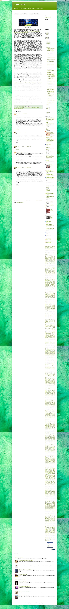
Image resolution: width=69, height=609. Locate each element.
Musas (54, 440)
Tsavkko (48, 525)
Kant (52, 403)
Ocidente (48, 451)
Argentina (46, 269)
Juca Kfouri (53, 401)
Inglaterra (49, 388)
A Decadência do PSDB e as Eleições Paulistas (50, 53)
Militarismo (50, 433)
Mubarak (54, 437)
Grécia (46, 378)
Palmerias (51, 457)
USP (54, 531)
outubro (48, 44)
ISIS (53, 392)
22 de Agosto (50, 249)
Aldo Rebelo (49, 257)
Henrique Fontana (49, 382)
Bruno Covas (46, 287)
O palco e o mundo (49, 131)
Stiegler (52, 515)
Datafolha (46, 319)
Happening (46, 381)
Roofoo (36, 602)
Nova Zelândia (51, 447)
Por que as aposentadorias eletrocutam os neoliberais (49, 198)
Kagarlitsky (48, 403)
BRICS (47, 286)
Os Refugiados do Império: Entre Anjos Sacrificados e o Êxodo (27, 569)
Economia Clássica (51, 337)
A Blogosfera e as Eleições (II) (51, 76)
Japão (54, 394)
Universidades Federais (52, 529)
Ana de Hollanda (50, 262)
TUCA (50, 525)
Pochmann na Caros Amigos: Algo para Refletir (51, 49)
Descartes (46, 324)
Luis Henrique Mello (53, 414)
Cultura (52, 317)
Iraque (50, 392)
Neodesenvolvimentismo (52, 443)
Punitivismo (52, 482)
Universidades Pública (48, 530)
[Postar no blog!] (28, 106)
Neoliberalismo (53, 444)
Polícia (51, 470)
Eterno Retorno (52, 350)
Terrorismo (54, 522)
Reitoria (49, 489)
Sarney (46, 506)
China (51, 297)
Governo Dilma (51, 375)
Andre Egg (46, 263)
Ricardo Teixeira (51, 493)
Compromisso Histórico (48, 303)
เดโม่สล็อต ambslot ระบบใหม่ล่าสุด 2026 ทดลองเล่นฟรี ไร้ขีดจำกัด (50, 149)
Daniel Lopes (51, 318)
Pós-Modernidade (50, 475)
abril (48, 108)
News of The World (53, 445)
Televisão (51, 519)
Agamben (48, 254)
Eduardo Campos (53, 339)
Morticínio (49, 436)
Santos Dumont (51, 501)
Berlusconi (46, 278)
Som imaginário (48, 242)
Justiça (52, 402)
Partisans (51, 460)
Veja (48, 533)
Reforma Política (47, 488)
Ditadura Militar (47, 333)
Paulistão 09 (51, 461)
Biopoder (48, 279)
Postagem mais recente (17, 200)
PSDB (37, 107)
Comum (54, 303)
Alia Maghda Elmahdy (50, 260)
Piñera (54, 466)
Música (46, 441)
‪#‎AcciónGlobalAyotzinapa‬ (48, 246)
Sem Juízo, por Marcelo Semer (49, 208)
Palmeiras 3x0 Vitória (50, 69)
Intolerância (54, 391)
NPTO (54, 447)
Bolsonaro (46, 282)
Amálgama (46, 261)
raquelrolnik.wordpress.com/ (50, 177)
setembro (48, 46)
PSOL (39, 107)
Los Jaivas (49, 412)
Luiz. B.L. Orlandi (53, 416)
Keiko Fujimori (47, 404)
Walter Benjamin (47, 537)
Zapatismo (52, 538)
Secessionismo (48, 506)
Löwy (54, 412)
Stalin (52, 514)
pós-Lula (46, 475)
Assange (46, 271)
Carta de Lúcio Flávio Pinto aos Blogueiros (50, 55)
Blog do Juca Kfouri (49, 151)
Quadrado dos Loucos (49, 174)
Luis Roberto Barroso (47, 415)
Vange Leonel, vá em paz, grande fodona (49, 229)
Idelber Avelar (49, 385)
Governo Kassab (47, 376)
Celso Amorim (47, 295)
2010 (47, 41)
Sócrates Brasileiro (47, 513)
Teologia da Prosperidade (52, 520)
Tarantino (54, 517)
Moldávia (54, 435)
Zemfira (49, 539)
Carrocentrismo (53, 292)
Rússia (54, 498)
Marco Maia (49, 423)
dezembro (48, 42)
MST (52, 437)
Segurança (54, 506)
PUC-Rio (46, 482)
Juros (51, 402)
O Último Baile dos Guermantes (49, 190)
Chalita (46, 296)
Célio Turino (53, 294)
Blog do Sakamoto (48, 154)
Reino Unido (51, 488)
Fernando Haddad (50, 356)
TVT (54, 526)
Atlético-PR (53, 272)
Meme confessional (49, 428)
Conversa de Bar (48, 238)
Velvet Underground (52, 533)
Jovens (48, 401)
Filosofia (47, 359)
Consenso (46, 305)
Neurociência (48, 445)
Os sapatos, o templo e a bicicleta (49, 129)
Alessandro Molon (47, 259)
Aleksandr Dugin (53, 257)
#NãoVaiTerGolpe (47, 247)
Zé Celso (54, 538)
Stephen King (48, 515)
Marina (46, 425)
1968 (53, 248)
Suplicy (52, 516)
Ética (54, 350)
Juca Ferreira (50, 401)
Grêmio (49, 378)
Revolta (48, 491)
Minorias (53, 434)
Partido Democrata (53, 459)
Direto (49, 332)
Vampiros (48, 532)
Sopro (48, 514)
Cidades (46, 298)
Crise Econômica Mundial (51, 314)
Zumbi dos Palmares (47, 540)
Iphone (48, 392)
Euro (47, 351)
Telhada (54, 519)
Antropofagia (50, 267)
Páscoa (52, 460)
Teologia (48, 520)
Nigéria (53, 446)
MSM (50, 437)
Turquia (46, 526)
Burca (49, 287)
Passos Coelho (46, 461)
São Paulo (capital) (48, 503)
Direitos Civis (50, 331)
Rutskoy (54, 499)
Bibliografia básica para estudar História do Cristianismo (50, 161)
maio (48, 107)
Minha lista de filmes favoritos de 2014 (50, 225)
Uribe (48, 531)
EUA (46, 351)
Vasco (54, 532)
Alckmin (18, 107)
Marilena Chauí (53, 424)
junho (48, 105)
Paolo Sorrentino (50, 458)
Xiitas (46, 538)
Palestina (51, 456)
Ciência (48, 298)
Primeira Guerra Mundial (48, 479)
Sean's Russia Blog (49, 170)
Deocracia (51, 323)
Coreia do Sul (49, 311)
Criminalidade (47, 313)
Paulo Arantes (52, 462)
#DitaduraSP (53, 246)
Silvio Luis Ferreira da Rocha (48, 510)
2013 (47, 37)
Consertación (49, 305)
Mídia (48, 432)
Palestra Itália (53, 456)
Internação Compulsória (48, 390)
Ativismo (46, 272)
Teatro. (46, 519)
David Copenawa (53, 319)
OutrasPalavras (52, 455)
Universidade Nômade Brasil (50, 127)
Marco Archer (53, 422)
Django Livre (52, 333)
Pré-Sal (54, 476)
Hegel (50, 381)
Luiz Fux (49, 416)
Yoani (49, 538)
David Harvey (47, 320)
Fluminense (46, 360)
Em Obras (47, 191)
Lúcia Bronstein (51, 413)
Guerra (51, 379)
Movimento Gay (47, 437)
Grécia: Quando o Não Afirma (23, 581)
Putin (54, 482)
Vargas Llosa (52, 532)
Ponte (47, 122)
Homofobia (49, 384)
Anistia (46, 265)
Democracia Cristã (53, 322)
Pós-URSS (53, 475)
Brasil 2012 (54, 282)
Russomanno (48, 499)
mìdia (50, 432)
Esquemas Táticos (50, 348)
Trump (46, 525)
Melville (46, 428)
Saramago (51, 505)
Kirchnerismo (46, 405)
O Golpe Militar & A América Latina (20, 579)
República (51, 490)
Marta (49, 426)
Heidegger (52, 381)
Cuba (50, 317)
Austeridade (46, 273)
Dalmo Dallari (47, 318)
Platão (52, 467)
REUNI (46, 491)
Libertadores (49, 409)
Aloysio (54, 260)
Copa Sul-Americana (49, 310)
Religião (52, 489)
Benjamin (46, 277)
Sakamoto (46, 500)
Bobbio (53, 280)
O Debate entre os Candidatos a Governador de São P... (51, 81)
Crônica (46, 317)
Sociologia (51, 512)
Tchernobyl (52, 518)
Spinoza (50, 514)
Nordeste (46, 447)
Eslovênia (46, 346)
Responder (17, 129)
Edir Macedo (53, 338)
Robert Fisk (53, 494)
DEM (54, 321)
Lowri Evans (51, 412)
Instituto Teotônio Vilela (50, 389)
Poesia (46, 470)
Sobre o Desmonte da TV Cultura (50, 98)
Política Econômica (47, 471)
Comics (48, 546)
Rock (54, 495)
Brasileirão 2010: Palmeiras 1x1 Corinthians (50, 102)
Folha (50, 360)
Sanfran (46, 501)
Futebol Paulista (52, 367)
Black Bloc (53, 279)
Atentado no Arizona (52, 271)
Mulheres (51, 438)
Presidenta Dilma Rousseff (49, 477)
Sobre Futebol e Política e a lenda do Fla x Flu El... (50, 78)
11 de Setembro (51, 247)
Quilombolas (49, 484)
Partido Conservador (48, 459)
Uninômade (46, 529)
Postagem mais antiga (39, 200)
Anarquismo (53, 262)
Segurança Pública (47, 507)
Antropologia (53, 267)
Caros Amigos (49, 292)
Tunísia (54, 525)
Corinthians (52, 311)
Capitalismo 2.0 (53, 290)
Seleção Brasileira (52, 507)
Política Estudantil (52, 471)
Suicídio (48, 516)
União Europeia (52, 527)
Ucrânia (46, 527)
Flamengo (51, 359)
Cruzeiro (48, 317)
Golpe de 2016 (53, 373)
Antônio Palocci (49, 266)
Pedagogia (54, 464)
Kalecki (50, 403)
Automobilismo (53, 273)
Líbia (51, 410)
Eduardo (17, 113)
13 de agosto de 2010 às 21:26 (27, 146)
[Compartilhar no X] (29, 106)
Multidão (54, 438)
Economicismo (49, 338)
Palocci (54, 457)
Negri (46, 442)
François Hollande (49, 362)
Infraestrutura (46, 388)
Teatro (54, 518)
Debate (50, 320)
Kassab (54, 403)
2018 (47, 32)
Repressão (54, 489)
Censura (50, 295)
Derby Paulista (53, 323)
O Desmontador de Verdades (50, 215)
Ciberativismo (53, 297)
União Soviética (48, 528)
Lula (50, 417)
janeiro (48, 112)
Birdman (51, 279)
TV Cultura (52, 526)
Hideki (49, 383)
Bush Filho (51, 287)
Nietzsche (48, 446)
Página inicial (28, 200)
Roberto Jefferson (47, 495)
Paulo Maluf (51, 463)
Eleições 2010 (21, 107)
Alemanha (46, 258)
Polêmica (49, 470)
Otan (47, 455)
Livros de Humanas (52, 411)
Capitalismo (48, 290)
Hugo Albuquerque (19, 132)
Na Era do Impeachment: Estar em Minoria (24, 586)
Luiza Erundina (47, 417)
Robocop (51, 495)
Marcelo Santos (50, 421)
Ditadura (53, 332)
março (48, 109)
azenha (52, 274)
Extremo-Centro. (49, 353)
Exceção (52, 351)
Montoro (46, 436)
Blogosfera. (50, 280)
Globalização (49, 372)
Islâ (54, 392)
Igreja (54, 385)
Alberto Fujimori (47, 256)
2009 (47, 113)
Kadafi (54, 402)
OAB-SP (46, 450)
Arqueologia (46, 270)
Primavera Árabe (47, 478)
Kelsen (49, 404)
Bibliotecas (51, 278)
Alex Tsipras (51, 259)
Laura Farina (52, 405)
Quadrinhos (54, 483)
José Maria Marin (47, 399)
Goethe (46, 373)
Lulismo (52, 417)
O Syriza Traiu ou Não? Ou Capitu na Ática (24, 591)
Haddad (46, 380)
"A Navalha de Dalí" (49, 164)
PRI (54, 477)
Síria (53, 510)
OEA (50, 451)
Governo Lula (52, 376)
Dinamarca (50, 328)
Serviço (48, 509)
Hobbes (54, 383)
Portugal (46, 474)
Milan (48, 433)
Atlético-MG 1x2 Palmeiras (50, 50)
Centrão (52, 295)
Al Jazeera (53, 255)
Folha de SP (52, 360)
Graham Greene (53, 377)
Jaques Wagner (47, 395)
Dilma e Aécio (47, 328)
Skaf (22, 108)
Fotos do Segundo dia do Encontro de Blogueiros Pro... (50, 62)
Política (54, 470)
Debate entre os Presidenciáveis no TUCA (50, 73)
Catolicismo (49, 294)
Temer (46, 520)
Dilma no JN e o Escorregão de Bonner (50, 90)
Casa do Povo (50, 293)
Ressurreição (48, 222)
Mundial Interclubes (47, 439)
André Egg (17, 152)
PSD (47, 481)
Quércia (46, 484)
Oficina (51, 451)
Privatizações (53, 479)
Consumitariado (47, 306)
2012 (47, 38)
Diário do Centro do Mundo (50, 117)
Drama (54, 335)
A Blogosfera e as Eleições (50, 88)
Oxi (54, 455)
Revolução (50, 491)
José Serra (52, 400)
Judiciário (49, 402)
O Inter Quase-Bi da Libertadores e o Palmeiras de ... (51, 84)
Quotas (52, 484)
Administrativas (47, 252)
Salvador (54, 500)
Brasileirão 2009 (48, 285)
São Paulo (53, 502)
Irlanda (52, 392)
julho (48, 104)
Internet (46, 391)
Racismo (54, 484)
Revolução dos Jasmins (51, 492)
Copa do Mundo (52, 308)
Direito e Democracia (47, 330)
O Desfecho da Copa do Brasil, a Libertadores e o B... (51, 95)
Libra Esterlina (53, 410)
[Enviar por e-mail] (27, 106)
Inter (54, 389)
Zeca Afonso (46, 539)
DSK (48, 336)
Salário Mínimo (50, 500)
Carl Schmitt (49, 291)
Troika (49, 524)
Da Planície (48, 232)
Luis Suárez (46, 416)
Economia (46, 337)
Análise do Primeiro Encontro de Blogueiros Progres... (51, 59)
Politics (48, 545)
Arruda (49, 270)
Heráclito (46, 383)
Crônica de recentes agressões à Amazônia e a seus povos (50, 202)
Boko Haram (51, 281)
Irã (49, 392)
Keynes (51, 404)
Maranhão (46, 421)
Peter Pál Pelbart (50, 466)
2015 (47, 34)
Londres (46, 412)
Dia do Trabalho (52, 326)
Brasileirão (53, 283)
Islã (45, 393)
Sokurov (52, 513)
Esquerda (54, 348)
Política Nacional (51, 473)
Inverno (46, 392)
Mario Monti (52, 425)
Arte (54, 270)
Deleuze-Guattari (51, 321)
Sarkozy (54, 505)
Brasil (51, 282)
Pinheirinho (46, 467)
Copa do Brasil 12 (48, 308)
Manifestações (52, 419)
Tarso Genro (49, 518)
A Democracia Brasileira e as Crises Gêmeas (24, 595)
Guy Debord (53, 379)
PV (45, 483)
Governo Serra (47, 377)
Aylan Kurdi (50, 274)
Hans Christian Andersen (52, 380)
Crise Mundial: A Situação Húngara (50, 93)
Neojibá (50, 444)
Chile (48, 297)
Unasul (49, 527)
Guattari (49, 379)
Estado (46, 349)
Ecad (51, 336)
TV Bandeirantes (49, 526)
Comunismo (46, 304)
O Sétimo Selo (52, 449)
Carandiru (46, 291)
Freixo (46, 363)
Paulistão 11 (48, 462)
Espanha (54, 346)
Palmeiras (46, 457)
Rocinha (53, 495)
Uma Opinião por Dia (49, 204)
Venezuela (46, 534)
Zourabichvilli (53, 539)
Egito (48, 340)
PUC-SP (49, 482)
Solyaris (54, 513)
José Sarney (48, 400)
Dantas (54, 318)
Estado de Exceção (50, 349)
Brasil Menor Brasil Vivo (48, 283)
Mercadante (29, 107)
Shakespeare (53, 509)
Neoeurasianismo (47, 444)
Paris (45, 459)
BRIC (46, 286)
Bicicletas (54, 278)
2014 (47, 249)
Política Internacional (49, 472)
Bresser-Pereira (53, 285)
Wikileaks (51, 537)
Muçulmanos (46, 438)
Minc (52, 433)
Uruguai (52, 531)
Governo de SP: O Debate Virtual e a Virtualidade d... (51, 75)
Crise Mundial (48, 316)
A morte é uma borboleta (49, 193)
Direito (53, 329)
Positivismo (46, 476)
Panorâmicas (46, 458)
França (54, 360)
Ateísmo (49, 271)
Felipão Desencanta (49, 79)
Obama (48, 450)
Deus (50, 325)
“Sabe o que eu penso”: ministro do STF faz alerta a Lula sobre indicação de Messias (50, 119)
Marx (46, 427)
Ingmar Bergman (53, 388)
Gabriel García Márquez (48, 368)
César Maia (54, 295)
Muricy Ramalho (53, 439)
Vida (52, 534)
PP (34, 107)
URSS (49, 531)
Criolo (50, 313)
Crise (52, 313)
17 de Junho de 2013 (49, 248)
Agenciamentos (52, 254)
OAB (54, 449)
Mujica (49, 438)
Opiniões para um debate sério (50, 205)
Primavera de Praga (52, 478)
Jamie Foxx (51, 394)
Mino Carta (50, 434)
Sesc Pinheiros (50, 509)
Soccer (50, 545)
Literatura (46, 411)
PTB (54, 481)
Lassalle (49, 405)
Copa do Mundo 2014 (47, 309)
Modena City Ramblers (50, 435)
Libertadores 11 (48, 410)
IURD (46, 394)
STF (50, 515)
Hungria (54, 384)
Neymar (46, 446)
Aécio (46, 253)
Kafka (46, 403)
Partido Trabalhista (47, 460)
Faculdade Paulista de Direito (51, 354)
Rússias (46, 499)
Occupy (51, 450)
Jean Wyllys (53, 395)
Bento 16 (49, 277)
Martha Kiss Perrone (52, 426)
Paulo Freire (48, 463)
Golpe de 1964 (49, 373)
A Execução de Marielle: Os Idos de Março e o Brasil (26, 560)
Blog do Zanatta (48, 239)
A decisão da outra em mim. (49, 232)
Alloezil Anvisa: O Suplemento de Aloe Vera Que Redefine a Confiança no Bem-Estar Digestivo (50, 157)
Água (54, 254)
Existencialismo (49, 352)
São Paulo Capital (50, 504)
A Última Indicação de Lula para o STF (50, 86)
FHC (49, 357)
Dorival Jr (52, 335)
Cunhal (54, 317)
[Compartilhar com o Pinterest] (30, 106)
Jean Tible (50, 395)
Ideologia (52, 385)
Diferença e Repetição (49, 327)
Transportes (46, 524)
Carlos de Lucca (53, 291)
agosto (48, 47)
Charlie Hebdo (53, 296)
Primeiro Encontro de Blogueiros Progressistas (50, 67)
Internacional (53, 390)
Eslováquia (53, 345)
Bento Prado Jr (53, 277)
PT (53, 481)
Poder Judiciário (53, 469)
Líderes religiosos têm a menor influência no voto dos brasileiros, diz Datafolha (50, 141)
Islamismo (48, 393)
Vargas (50, 532)
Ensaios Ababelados (49, 224)
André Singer (49, 263)
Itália (54, 393)
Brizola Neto (50, 286)
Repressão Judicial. (47, 490)
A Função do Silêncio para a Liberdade (50, 100)
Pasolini (54, 460)
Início (46, 389)
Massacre (49, 427)
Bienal (46, 279)
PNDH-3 (50, 469)
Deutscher (52, 325)
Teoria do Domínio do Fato (48, 521)
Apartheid (46, 268)
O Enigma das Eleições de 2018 (23, 574)
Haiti (48, 380)
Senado (46, 508)
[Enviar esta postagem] (25, 106)
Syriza (46, 517)
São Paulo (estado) (19, 108)
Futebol (48, 363)
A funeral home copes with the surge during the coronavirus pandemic (50, 186)
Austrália (50, 273)
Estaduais (48, 350)
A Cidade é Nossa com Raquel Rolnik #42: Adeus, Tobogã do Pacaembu (50, 179)
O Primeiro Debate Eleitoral (50, 96)
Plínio (51, 468)
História (51, 383)
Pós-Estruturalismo (50, 474)
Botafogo (49, 282)
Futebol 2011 (50, 363)
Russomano (15, 108)
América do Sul (50, 261)
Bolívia (54, 281)
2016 (47, 33)
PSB (35, 107)
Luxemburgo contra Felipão (50, 51)
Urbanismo (52, 530)
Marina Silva (49, 425)
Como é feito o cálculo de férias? (50, 175)
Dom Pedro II (53, 334)
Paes (45, 456)
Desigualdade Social (47, 325)
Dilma (54, 327)
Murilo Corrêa (51, 440)
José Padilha (51, 399)
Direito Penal (51, 330)
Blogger (42, 602)
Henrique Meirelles (53, 382)
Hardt (48, 381)
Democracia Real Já (47, 323)
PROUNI (51, 480)
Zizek (51, 539)
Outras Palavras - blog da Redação (50, 197)
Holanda (46, 384)
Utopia (46, 532)
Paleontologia (48, 456)
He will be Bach (48, 221)
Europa (50, 351)
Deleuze (46, 321)
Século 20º (51, 506)
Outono (49, 455)
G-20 (54, 367)
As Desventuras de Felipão (50, 91)
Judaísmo (46, 402)
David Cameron (49, 319)
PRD (52, 476)
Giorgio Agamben (50, 371)
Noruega (48, 447)
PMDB (54, 468)
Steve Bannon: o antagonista (19, 557)
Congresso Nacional (52, 304)
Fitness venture (48, 152)
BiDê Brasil (47, 147)
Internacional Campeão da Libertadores (50, 71)
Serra (54, 508)
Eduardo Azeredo (47, 339)
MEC (54, 427)
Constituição (53, 305)
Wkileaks (54, 537)
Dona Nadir (49, 335)
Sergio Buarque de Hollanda (50, 508)
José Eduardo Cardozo (52, 398)
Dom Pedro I (49, 334)
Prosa (49, 480)
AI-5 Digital (50, 255)
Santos (48, 501)
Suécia (54, 515)
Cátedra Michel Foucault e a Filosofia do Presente (52, 217)
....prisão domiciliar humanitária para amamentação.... (52, 210)
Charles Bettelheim (49, 296)
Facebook (46, 354)
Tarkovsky (46, 518)
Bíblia (49, 278)
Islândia (51, 393)
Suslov (54, 516)
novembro (48, 43)
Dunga (50, 336)
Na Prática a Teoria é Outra (50, 228)
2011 (47, 39)
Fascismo (46, 355)
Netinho (46, 445)
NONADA (47, 194)
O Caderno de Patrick (49, 182)
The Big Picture (48, 185)
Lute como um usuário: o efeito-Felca (52, 166)
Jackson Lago (48, 394)
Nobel (54, 446)
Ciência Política (51, 298)
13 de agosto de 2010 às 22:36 (23, 152)
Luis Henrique (48, 414)
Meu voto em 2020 (48, 182)
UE (47, 527)
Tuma (52, 525)
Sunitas (50, 516)
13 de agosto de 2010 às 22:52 (27, 167)
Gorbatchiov (51, 374)
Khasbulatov (53, 404)
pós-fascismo (53, 474)
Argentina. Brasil (52, 269)
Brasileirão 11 (53, 284)
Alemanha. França (52, 258)
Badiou (54, 274)
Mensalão (54, 429)
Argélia (54, 268)
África (52, 253)
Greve (51, 378)
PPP (50, 476)
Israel (52, 393)
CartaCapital (46, 293)
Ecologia (54, 336)
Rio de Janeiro (49, 494)
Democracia (47, 322)
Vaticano (46, 533)
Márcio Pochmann (50, 422)
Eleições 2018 (53, 343)
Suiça (46, 516)
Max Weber (51, 427)
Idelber (46, 385)
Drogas (46, 336)
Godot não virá (48, 235)
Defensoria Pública (53, 320)
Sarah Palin (48, 505)
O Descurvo (19, 4)
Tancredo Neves (50, 517)
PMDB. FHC (46, 469)
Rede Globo (49, 487)
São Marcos (50, 502)
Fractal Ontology (48, 144)
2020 (47, 30)
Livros (49, 411)
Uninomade (53, 528)
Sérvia (46, 509)
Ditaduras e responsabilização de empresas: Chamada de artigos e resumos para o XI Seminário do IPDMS (50, 135)
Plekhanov (48, 468)
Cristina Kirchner (51, 316)
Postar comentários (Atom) (19, 202)
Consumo (50, 306)
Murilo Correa (47, 440)
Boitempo (48, 281)
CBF (51, 294)
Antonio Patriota (53, 266)
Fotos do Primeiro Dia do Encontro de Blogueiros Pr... (50, 65)
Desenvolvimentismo (52, 324)
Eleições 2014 (49, 343)
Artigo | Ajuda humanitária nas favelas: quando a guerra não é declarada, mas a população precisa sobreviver (50, 124)
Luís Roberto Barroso (53, 415)
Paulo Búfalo (32, 107)
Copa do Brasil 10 (48, 307)
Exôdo (52, 352)
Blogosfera (47, 280)
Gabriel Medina (52, 368)
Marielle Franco (49, 424)
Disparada (51, 332)
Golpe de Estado (47, 374)
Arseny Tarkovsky (52, 270)
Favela (51, 355)
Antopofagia (46, 267)
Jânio (53, 394)
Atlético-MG (49, 272)
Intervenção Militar (50, 391)
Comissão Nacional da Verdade (50, 302)
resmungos (54, 490)
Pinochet (50, 467)
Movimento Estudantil (52, 436)
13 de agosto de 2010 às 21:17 (23, 113)
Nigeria (51, 446)
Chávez (46, 297)
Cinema (54, 298)
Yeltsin (48, 538)
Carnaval (46, 292)
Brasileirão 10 (47, 284)
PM (52, 468)
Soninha (46, 514)
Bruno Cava (53, 286)
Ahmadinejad (46, 255)
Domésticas (46, 335)
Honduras (52, 384)
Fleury (54, 359)
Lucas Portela (47, 413)
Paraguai (54, 458)
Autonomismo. (47, 274)
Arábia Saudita (50, 268)
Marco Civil (46, 423)
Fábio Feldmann (25, 107)
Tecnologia (48, 519)
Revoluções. (46, 493)
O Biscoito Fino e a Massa (50, 201)
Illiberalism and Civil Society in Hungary (50, 172)
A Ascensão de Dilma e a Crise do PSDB (51, 57)
